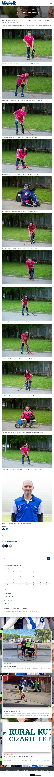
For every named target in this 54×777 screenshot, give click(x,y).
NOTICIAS (8, 770)
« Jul (5, 589)
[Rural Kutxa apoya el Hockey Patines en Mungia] (27, 735)
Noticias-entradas (12, 541)
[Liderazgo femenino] (27, 645)
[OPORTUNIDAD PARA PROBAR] (27, 690)
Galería (36, 770)
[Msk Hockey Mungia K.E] (9, 3)
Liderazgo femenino (10, 666)
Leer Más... (38, 775)
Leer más (48, 670)
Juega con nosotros (27, 770)
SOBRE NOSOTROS (16, 770)
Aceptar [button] (32, 775)
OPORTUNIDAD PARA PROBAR (13, 711)
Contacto (42, 770)
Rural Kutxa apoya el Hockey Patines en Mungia (19, 756)
